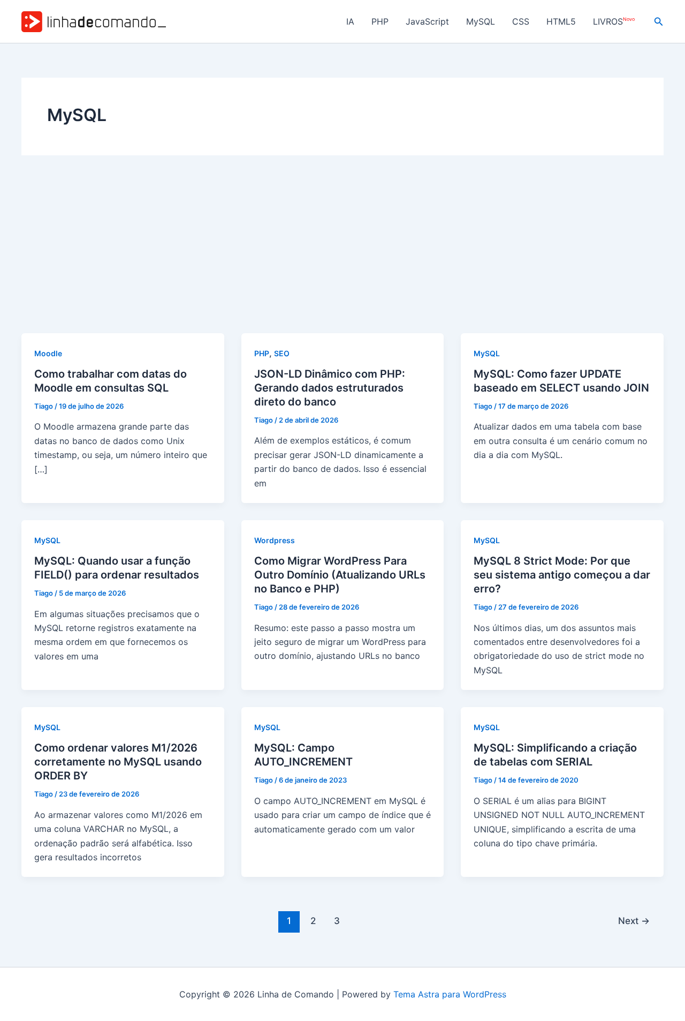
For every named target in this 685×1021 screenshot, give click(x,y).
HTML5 (561, 21)
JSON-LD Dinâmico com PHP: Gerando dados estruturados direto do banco (329, 387)
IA (350, 21)
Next (634, 920)
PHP (380, 21)
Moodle (48, 353)
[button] (659, 21)
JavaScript (427, 21)
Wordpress (274, 540)
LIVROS (614, 21)
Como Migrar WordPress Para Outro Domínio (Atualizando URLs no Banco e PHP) (339, 574)
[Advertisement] (342, 253)
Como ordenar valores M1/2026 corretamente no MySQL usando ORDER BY (118, 761)
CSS (520, 21)
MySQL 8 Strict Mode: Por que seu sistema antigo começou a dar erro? (562, 574)
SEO (282, 353)
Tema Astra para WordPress (449, 994)
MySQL (480, 21)
